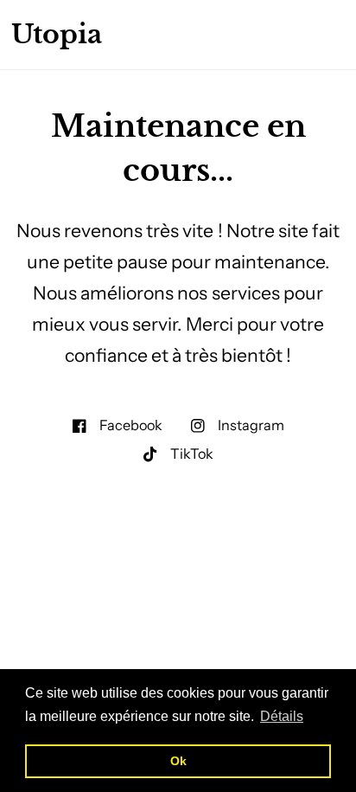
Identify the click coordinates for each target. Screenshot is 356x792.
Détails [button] (281, 716)
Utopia (56, 35)
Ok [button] (178, 761)
